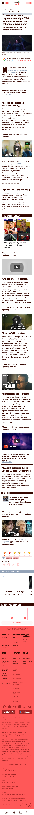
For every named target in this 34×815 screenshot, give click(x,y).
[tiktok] (24, 706)
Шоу (3, 642)
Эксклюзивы (5, 645)
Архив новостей (17, 699)
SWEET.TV (21, 164)
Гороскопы (15, 642)
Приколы (15, 637)
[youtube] (29, 706)
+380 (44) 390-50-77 (9, 776)
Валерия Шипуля (6, 11)
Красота (25, 639)
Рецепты (4, 656)
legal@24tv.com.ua (8, 783)
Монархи (4, 637)
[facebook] (8, 564)
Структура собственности (17, 677)
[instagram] (9, 706)
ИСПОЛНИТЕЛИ (26, 658)
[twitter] (13, 564)
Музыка (4, 647)
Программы (5, 675)
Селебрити (5, 640)
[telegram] (4, 564)
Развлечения (17, 634)
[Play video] (17, 148)
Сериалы (9, 558)
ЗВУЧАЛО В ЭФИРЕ (27, 661)
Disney (4, 55)
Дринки (4, 658)
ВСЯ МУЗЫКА (26, 656)
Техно (14, 661)
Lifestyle (16, 653)
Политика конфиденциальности (17, 681)
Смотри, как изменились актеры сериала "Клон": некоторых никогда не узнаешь (14, 91)
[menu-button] (3, 3)
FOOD (4, 653)
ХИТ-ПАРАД (25, 663)
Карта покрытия (6, 681)
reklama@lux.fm (7, 789)
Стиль (24, 641)
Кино (3, 558)
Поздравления (16, 658)
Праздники (15, 645)
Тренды (25, 644)
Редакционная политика (16, 689)
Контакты (15, 696)
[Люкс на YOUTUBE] (7, 3)
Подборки (16, 558)
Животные (15, 640)
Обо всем (15, 656)
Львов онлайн (6, 683)
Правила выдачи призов (17, 693)
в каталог (17, 623)
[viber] (17, 564)
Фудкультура (5, 665)
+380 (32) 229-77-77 (9, 770)
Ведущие (4, 673)
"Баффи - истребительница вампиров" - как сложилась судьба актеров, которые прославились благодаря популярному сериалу (15, 457)
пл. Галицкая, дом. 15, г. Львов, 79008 (15, 794)
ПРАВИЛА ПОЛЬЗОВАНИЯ (16, 673)
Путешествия (16, 663)
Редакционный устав (16, 685)
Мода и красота (26, 635)
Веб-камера (5, 678)
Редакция (15, 701)
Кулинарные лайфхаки (5, 662)
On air (25, 653)
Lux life (5, 670)
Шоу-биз (6, 634)
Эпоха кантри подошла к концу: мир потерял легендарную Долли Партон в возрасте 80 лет (20, 501)
